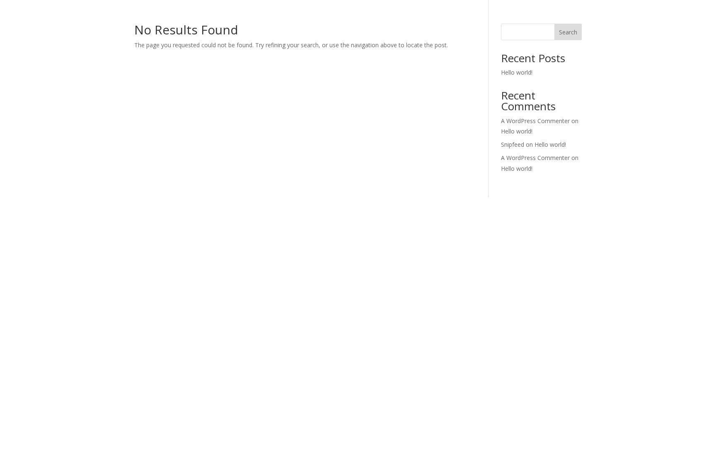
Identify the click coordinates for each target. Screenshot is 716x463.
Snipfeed (512, 144)
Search (568, 32)
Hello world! (516, 72)
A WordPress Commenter (535, 158)
